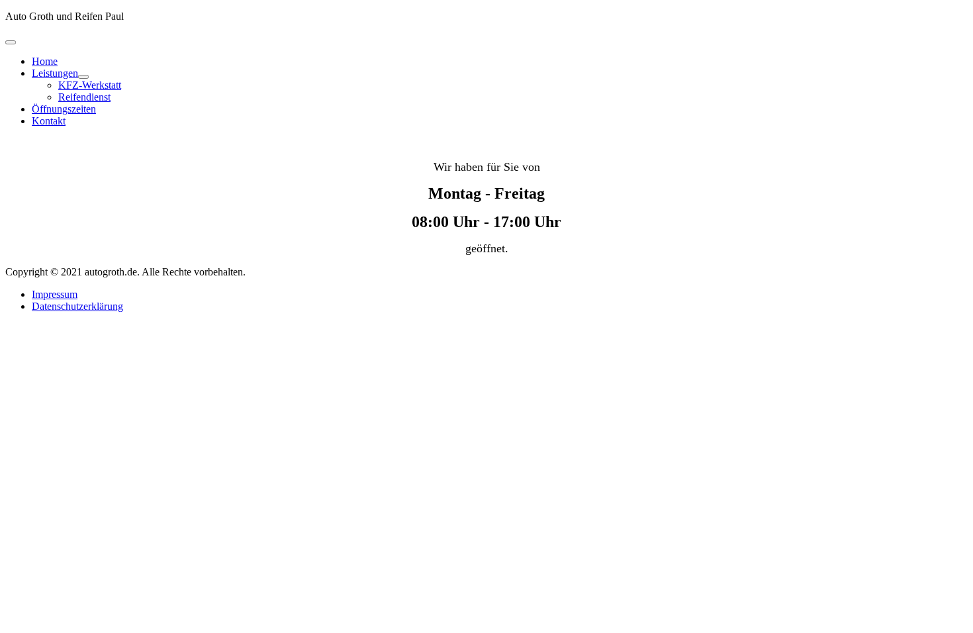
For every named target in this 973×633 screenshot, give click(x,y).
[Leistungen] (83, 77)
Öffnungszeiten (64, 109)
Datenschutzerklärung (77, 306)
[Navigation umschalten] (10, 42)
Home (45, 61)
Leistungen (55, 73)
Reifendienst (84, 97)
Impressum (54, 294)
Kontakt (49, 120)
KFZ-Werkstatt (89, 85)
